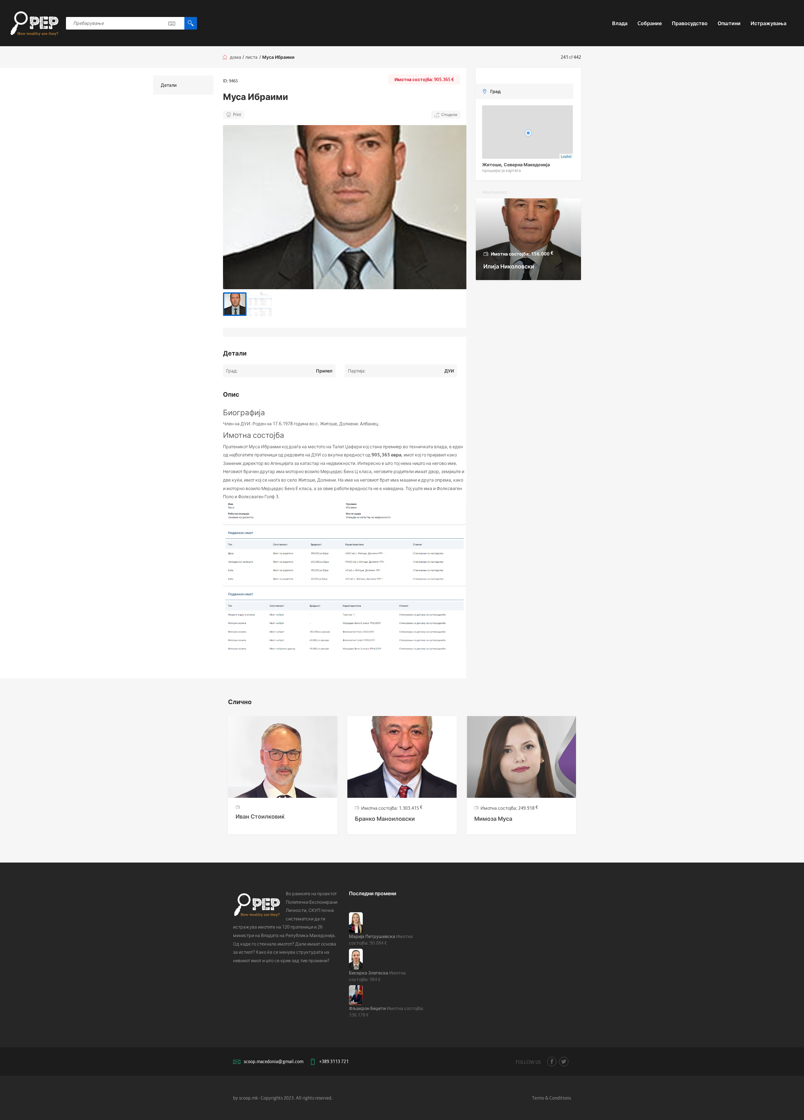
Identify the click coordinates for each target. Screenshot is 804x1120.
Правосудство (690, 23)
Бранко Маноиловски (385, 818)
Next (455, 207)
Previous (234, 207)
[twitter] (563, 1061)
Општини (729, 23)
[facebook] (552, 1061)
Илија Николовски (508, 266)
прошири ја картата (501, 170)
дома (235, 57)
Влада (619, 23)
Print (237, 114)
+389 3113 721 (334, 1061)
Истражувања (768, 23)
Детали (169, 85)
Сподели (449, 114)
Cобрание (650, 23)
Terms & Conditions (551, 1098)
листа (251, 57)
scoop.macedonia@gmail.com (273, 1061)
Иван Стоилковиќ (260, 816)
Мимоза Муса (493, 818)
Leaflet (566, 156)
